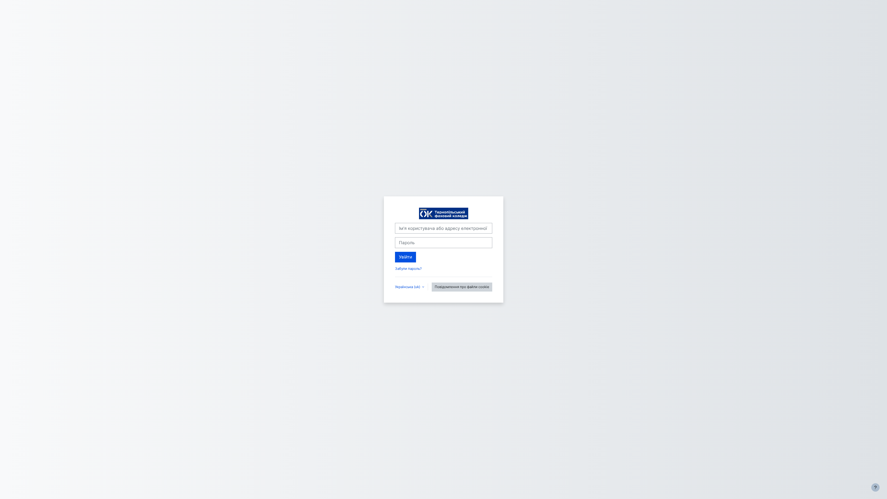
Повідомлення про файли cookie (462, 287)
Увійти (405, 257)
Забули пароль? (408, 268)
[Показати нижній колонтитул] (875, 487)
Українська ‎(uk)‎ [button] (408, 287)
